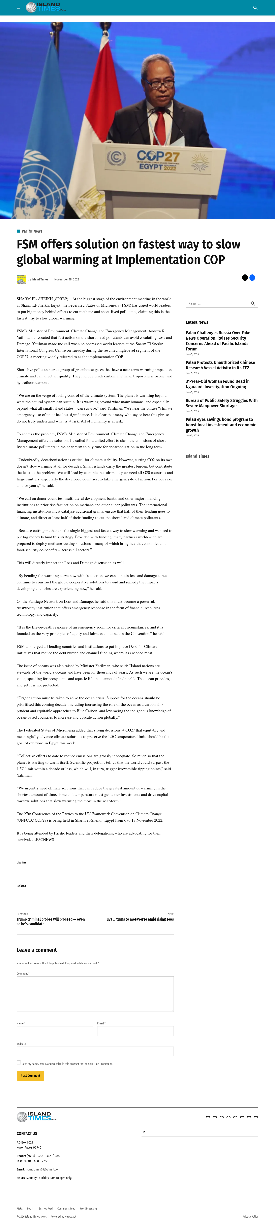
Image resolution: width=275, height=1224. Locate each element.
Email (101, 1023)
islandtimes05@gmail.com (43, 1169)
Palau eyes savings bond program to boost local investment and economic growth (221, 425)
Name (21, 1023)
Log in (30, 1208)
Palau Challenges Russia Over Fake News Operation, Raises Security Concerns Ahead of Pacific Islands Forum (218, 341)
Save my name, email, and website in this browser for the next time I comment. (67, 1064)
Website (21, 1044)
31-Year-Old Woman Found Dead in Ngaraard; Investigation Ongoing (218, 384)
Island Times (40, 279)
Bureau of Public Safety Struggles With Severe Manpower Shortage (222, 403)
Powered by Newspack (63, 1216)
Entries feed (46, 1208)
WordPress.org (88, 1208)
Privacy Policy (250, 1216)
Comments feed (66, 1208)
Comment (23, 973)
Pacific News (32, 231)
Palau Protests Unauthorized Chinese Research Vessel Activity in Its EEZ (220, 365)
